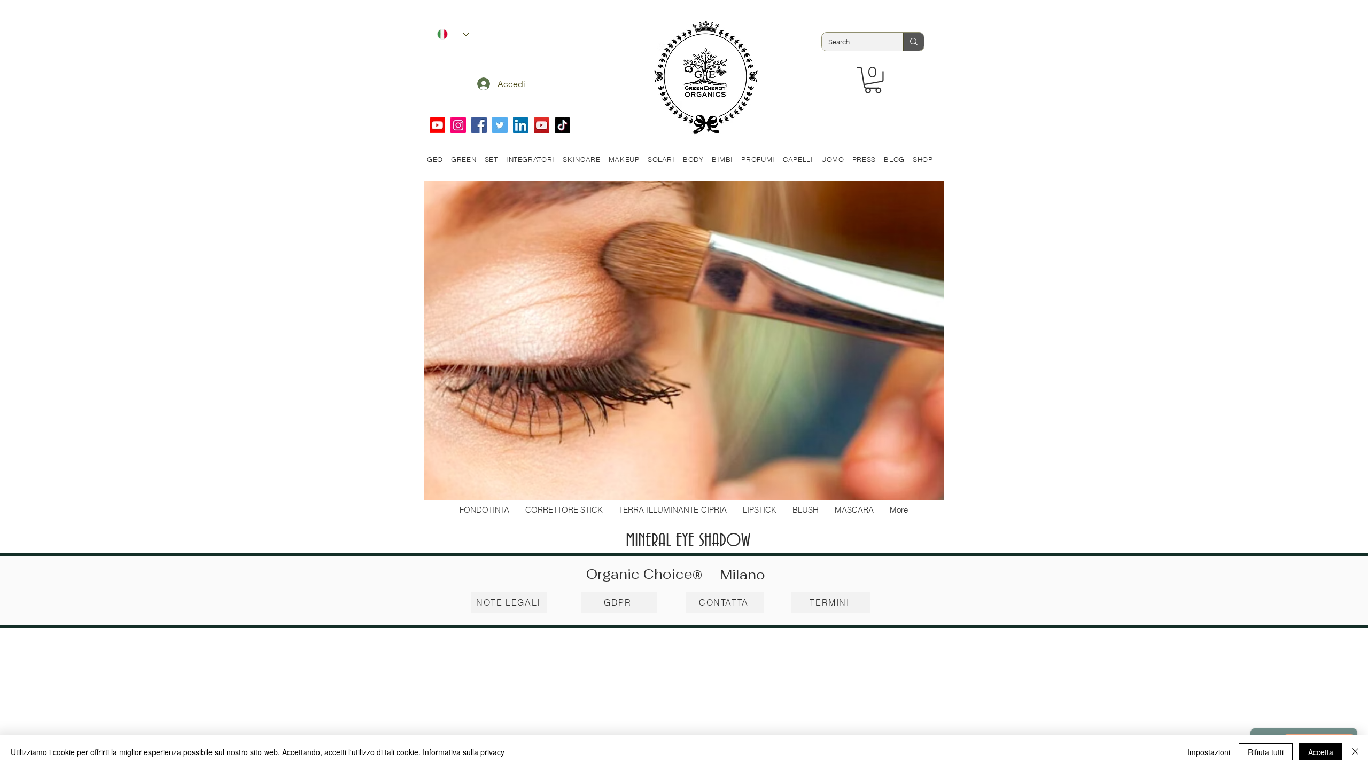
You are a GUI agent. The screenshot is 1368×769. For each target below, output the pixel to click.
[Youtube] (437, 125)
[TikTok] (562, 125)
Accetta (1320, 752)
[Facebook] (479, 125)
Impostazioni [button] (1208, 752)
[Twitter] (500, 125)
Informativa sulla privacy (463, 752)
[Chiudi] (1355, 751)
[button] (873, 80)
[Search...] (913, 42)
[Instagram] (458, 125)
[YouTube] (541, 125)
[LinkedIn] (520, 125)
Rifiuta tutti (1266, 752)
